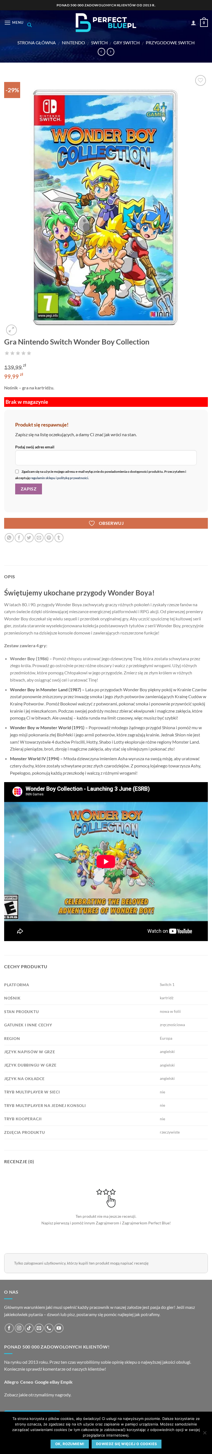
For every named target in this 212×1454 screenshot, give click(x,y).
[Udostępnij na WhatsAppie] (9, 537)
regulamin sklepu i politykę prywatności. (59, 478)
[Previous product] (110, 52)
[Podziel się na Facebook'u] (19, 537)
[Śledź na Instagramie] (19, 1328)
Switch (99, 42)
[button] (13, 22)
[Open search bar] (29, 24)
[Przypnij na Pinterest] (49, 537)
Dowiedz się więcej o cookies (126, 1444)
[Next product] (101, 52)
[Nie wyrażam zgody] (204, 1434)
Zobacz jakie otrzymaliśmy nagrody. (37, 1394)
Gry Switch (126, 42)
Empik (66, 1381)
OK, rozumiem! (69, 1444)
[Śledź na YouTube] (58, 1328)
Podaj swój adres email (34, 447)
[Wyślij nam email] (39, 1328)
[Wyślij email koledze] (39, 537)
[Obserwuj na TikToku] (29, 1328)
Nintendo (73, 42)
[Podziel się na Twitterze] (29, 537)
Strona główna (36, 42)
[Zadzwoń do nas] (49, 1328)
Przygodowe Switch (170, 42)
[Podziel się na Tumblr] (58, 537)
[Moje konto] (193, 23)
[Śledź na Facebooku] (9, 1328)
